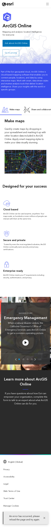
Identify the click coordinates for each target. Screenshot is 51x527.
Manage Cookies (11, 506)
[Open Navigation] (47, 4)
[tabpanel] (25, 146)
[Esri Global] (8, 4)
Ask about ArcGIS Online (16, 43)
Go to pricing (11, 53)
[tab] (11, 110)
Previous (15, 359)
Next (35, 359)
